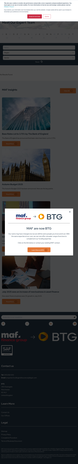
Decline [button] (47, 16)
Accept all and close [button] (34, 16)
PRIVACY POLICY (9, 7)
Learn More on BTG (38, 250)
